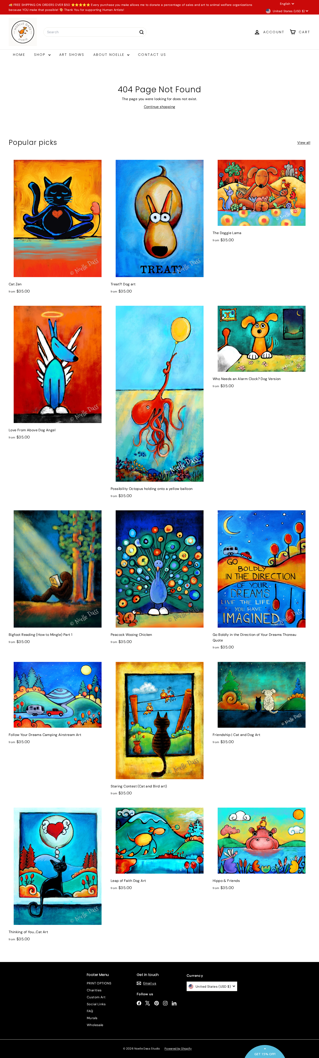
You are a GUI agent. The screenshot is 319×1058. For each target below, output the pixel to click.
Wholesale (95, 1025)
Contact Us (152, 54)
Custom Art (96, 997)
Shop (40, 54)
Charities (94, 990)
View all (303, 142)
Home (19, 54)
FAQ (90, 1011)
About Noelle (109, 54)
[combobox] (94, 32)
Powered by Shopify (178, 1048)
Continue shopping (159, 106)
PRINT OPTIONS (99, 983)
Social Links (96, 1004)
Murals (92, 1018)
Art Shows (72, 54)
